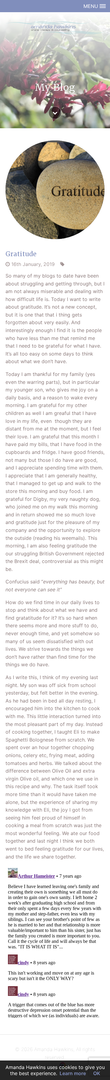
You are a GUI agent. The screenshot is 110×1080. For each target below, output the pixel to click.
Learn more (73, 1073)
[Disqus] (55, 942)
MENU (91, 6)
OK (96, 1073)
